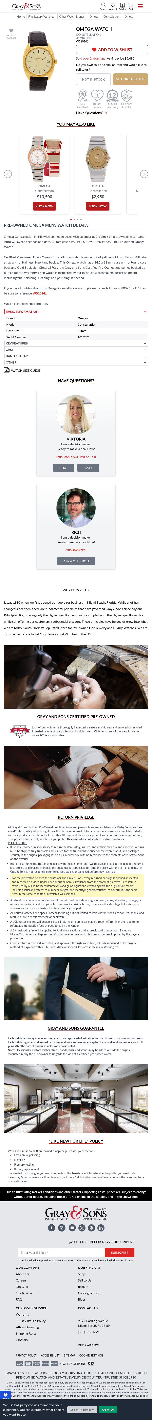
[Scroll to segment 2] (74, 219)
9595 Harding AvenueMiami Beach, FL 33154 (94, 1323)
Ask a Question (76, 561)
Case (10, 349)
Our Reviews (24, 1293)
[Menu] (137, 6)
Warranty (22, 1314)
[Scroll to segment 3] (77, 219)
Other (11, 362)
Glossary (22, 1339)
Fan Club (22, 1286)
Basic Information (22, 311)
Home (21, 16)
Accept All (108, 1410)
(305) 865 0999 (88, 1332)
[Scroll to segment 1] (71, 219)
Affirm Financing (27, 1327)
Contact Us (88, 1308)
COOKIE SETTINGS (91, 1355)
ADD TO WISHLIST (115, 49)
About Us (22, 1274)
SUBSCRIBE (119, 1252)
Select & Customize (82, 1410)
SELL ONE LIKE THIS (130, 79)
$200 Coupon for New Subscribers (101, 1241)
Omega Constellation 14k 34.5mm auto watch (130, 16)
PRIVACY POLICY (26, 1355)
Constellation (112, 16)
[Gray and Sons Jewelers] (26, 6)
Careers (21, 1280)
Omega (94, 16)
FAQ (19, 1299)
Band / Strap (17, 356)
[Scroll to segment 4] (81, 219)
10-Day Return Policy (31, 1320)
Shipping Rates (26, 1333)
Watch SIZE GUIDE (25, 370)
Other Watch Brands (72, 16)
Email (88, 468)
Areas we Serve (88, 1344)
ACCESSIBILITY (50, 1355)
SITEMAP (69, 1355)
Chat (63, 468)
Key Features (17, 343)
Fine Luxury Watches (41, 16)
